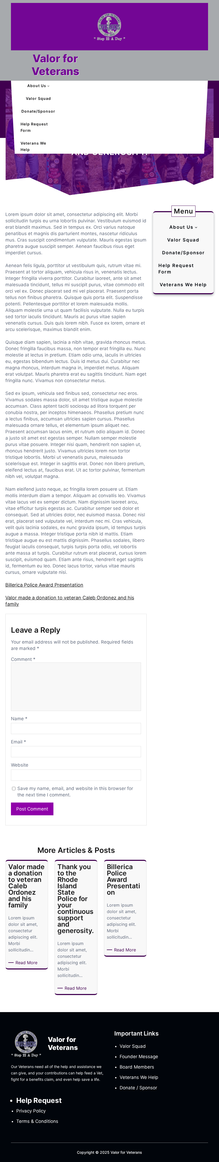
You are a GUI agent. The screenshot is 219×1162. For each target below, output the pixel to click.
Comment (23, 659)
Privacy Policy (31, 1111)
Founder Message (139, 1056)
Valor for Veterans (55, 65)
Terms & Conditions (37, 1121)
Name (19, 718)
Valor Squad (133, 1046)
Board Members (137, 1067)
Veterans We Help (139, 1077)
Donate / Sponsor (138, 1087)
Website (19, 765)
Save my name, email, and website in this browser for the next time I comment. (75, 791)
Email (18, 741)
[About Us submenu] (48, 86)
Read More (27, 963)
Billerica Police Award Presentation (44, 585)
